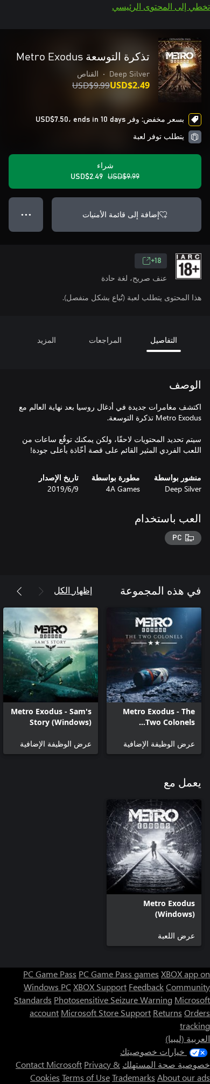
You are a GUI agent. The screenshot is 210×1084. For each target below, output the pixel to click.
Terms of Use (86, 1077)
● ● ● (26, 214)
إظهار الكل (73, 590)
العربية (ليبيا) (187, 1038)
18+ (156, 261)
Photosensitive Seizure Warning (113, 999)
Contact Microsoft (49, 1064)
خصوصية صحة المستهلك (166, 1064)
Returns (167, 1012)
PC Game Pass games (119, 973)
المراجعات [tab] (105, 340)
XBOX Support (100, 986)
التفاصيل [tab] (163, 340)
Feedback (146, 986)
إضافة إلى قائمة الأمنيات (120, 214)
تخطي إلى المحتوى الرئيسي (161, 6)
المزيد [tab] (46, 340)
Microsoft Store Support (106, 1012)
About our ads (183, 1077)
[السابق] (41, 591)
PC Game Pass (49, 973)
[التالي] (19, 591)
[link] (154, 680)
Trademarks (133, 1077)
